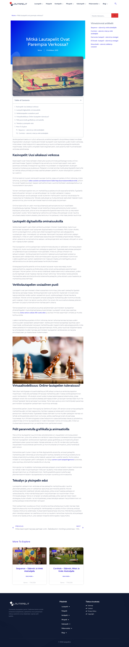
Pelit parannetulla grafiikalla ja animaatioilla (30, 120)
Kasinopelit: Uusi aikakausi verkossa (27, 107)
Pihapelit (69, 4)
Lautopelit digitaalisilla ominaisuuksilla (28, 110)
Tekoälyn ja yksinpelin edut (25, 123)
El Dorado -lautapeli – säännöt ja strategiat (104, 41)
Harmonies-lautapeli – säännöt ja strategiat (104, 37)
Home (14, 15)
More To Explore (21, 127)
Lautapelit (37, 4)
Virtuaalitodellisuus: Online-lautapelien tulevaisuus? (32, 117)
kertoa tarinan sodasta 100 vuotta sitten (33, 313)
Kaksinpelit (80, 4)
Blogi (104, 4)
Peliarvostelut (93, 4)
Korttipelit (58, 4)
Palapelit (49, 4)
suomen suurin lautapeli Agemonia (63, 460)
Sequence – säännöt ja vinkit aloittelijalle (31, 130)
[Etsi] (114, 15)
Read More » (29, 576)
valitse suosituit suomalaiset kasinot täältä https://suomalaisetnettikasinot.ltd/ (52, 181)
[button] (115, 4)
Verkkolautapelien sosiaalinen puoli (27, 113)
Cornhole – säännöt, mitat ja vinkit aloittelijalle (33, 133)
